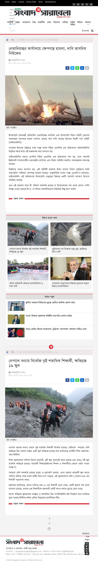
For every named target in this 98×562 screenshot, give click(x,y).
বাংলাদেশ (26, 22)
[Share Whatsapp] (77, 68)
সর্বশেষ (10, 22)
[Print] (87, 68)
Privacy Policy (31, 2)
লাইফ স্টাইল (72, 23)
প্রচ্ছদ (17, 22)
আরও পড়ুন (49, 296)
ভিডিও (80, 22)
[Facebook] (74, 4)
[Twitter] (78, 4)
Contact (21, 2)
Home (7, 2)
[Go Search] (92, 31)
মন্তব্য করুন (18, 198)
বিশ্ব (34, 22)
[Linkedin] (82, 4)
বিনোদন (56, 22)
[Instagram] (87, 4)
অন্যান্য (88, 22)
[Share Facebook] (67, 68)
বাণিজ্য (65, 22)
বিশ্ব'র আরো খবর (49, 218)
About (14, 2)
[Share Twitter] (72, 68)
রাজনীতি (41, 22)
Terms (40, 2)
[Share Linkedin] (82, 68)
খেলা (49, 22)
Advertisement (50, 2)
